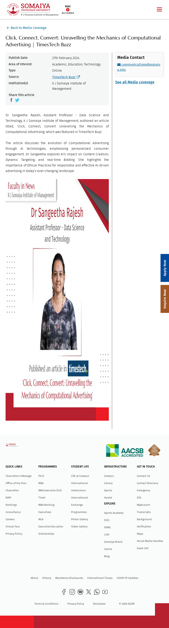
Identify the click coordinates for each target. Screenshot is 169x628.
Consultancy (13, 512)
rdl (106, 534)
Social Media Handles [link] (150, 541)
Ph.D (41, 475)
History (46, 577)
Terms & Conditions (46, 603)
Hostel (108, 497)
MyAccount (143, 504)
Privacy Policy (14, 533)
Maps (140, 533)
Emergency (143, 490)
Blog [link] (107, 556)
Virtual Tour (13, 526)
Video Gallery (79, 526)
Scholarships (46, 533)
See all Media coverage (134, 82)
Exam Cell (142, 548)
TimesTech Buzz (63, 77)
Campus (109, 475)
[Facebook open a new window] (12, 100)
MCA (40, 519)
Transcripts (144, 512)
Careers (10, 519)
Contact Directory (147, 483)
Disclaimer (99, 603)
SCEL (107, 520)
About (34, 577)
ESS (139, 497)
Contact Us (143, 475)
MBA (40, 483)
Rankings (11, 504)
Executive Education (50, 526)
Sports (108, 490)
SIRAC (107, 527)
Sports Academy (113, 512)
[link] (64, 592)
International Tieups (100, 577)
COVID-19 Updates (127, 577)
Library (108, 483)
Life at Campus (80, 475)
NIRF (8, 497)
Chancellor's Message (19, 475)
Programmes (79, 512)
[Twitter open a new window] (17, 100)
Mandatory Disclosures (69, 577)
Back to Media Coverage (28, 28)
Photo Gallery (79, 519)
